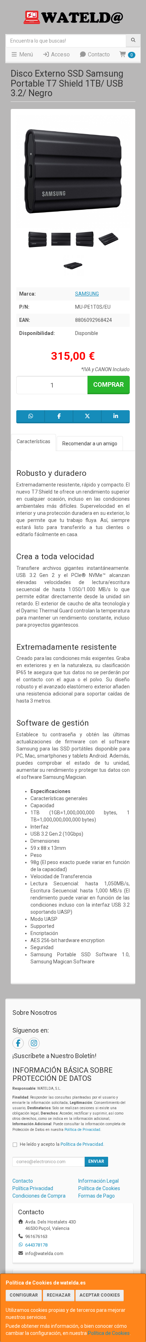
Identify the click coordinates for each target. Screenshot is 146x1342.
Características (33, 441)
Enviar (96, 1161)
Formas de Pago (96, 1196)
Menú (25, 54)
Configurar (24, 1295)
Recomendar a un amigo (89, 443)
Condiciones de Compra (39, 1196)
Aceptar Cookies (99, 1295)
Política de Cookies (109, 1333)
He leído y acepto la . (62, 1144)
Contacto (98, 54)
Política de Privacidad (82, 1130)
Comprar (108, 384)
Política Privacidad (32, 1188)
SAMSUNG (87, 294)
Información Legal (98, 1181)
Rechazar (59, 1295)
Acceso (60, 54)
